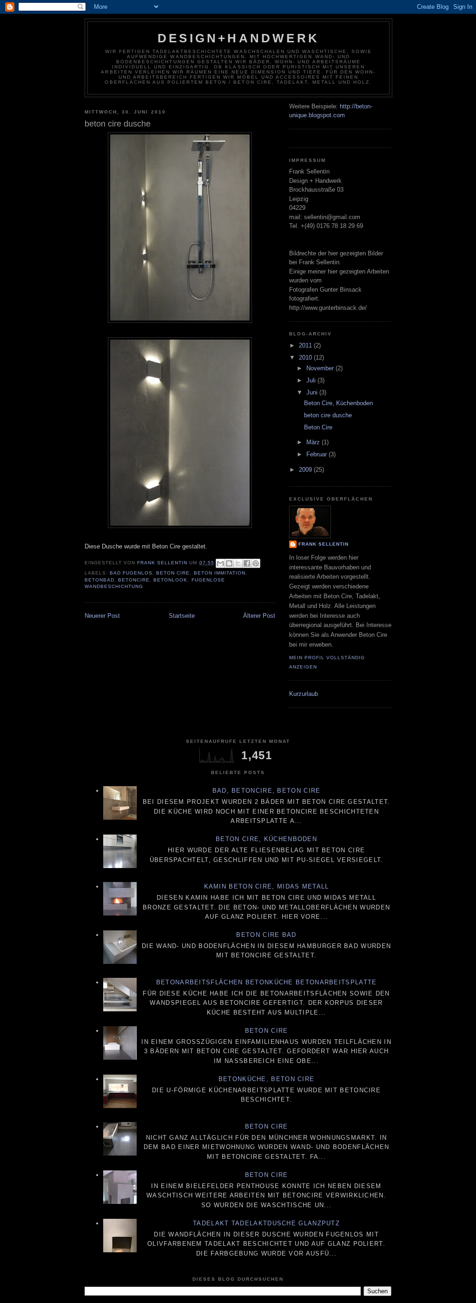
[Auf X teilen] (238, 563)
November (321, 368)
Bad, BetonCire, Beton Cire (266, 790)
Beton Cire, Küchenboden (338, 403)
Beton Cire (173, 572)
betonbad (99, 579)
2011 (306, 345)
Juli (311, 380)
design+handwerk (238, 38)
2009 (306, 469)
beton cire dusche (328, 415)
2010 (306, 357)
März (314, 442)
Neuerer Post (102, 615)
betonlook (170, 579)
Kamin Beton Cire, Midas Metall (266, 886)
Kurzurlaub (303, 693)
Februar (317, 454)
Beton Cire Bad (266, 934)
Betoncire (134, 579)
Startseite (182, 615)
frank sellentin (323, 544)
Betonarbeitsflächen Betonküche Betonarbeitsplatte (266, 982)
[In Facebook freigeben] (246, 563)
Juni (312, 392)
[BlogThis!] (229, 563)
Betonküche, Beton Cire (266, 1079)
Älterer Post (259, 615)
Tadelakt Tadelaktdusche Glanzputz (266, 1223)
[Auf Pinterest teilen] (255, 563)
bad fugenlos (131, 572)
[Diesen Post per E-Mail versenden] (220, 563)
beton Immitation (219, 572)
